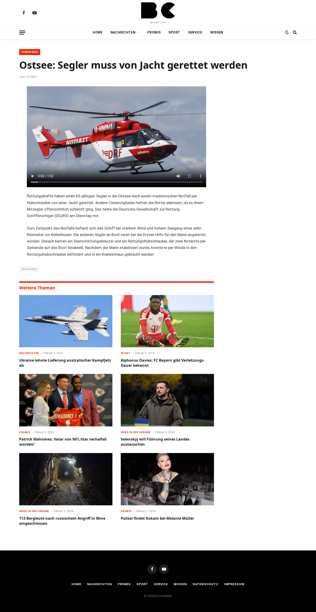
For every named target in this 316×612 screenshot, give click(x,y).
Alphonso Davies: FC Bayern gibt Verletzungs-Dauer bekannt (162, 363)
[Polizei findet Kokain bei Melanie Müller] (167, 479)
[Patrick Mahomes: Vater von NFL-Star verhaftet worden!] (65, 400)
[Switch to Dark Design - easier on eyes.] (287, 32)
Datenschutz (205, 584)
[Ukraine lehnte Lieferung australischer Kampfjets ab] (65, 321)
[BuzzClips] (158, 12)
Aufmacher (29, 269)
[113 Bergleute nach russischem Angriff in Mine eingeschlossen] (65, 479)
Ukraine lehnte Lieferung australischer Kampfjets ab (65, 363)
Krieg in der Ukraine (136, 432)
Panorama (30, 52)
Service (195, 32)
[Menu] (22, 32)
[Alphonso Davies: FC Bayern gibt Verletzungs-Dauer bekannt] (167, 321)
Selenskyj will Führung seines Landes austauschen (155, 442)
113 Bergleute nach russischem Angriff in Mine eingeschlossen (62, 521)
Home (98, 32)
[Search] (294, 32)
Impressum (234, 584)
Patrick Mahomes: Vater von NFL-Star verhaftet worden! (63, 442)
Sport (174, 32)
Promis (154, 32)
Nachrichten (123, 32)
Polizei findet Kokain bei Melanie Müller (157, 518)
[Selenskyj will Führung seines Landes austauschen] (167, 400)
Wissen (216, 32)
